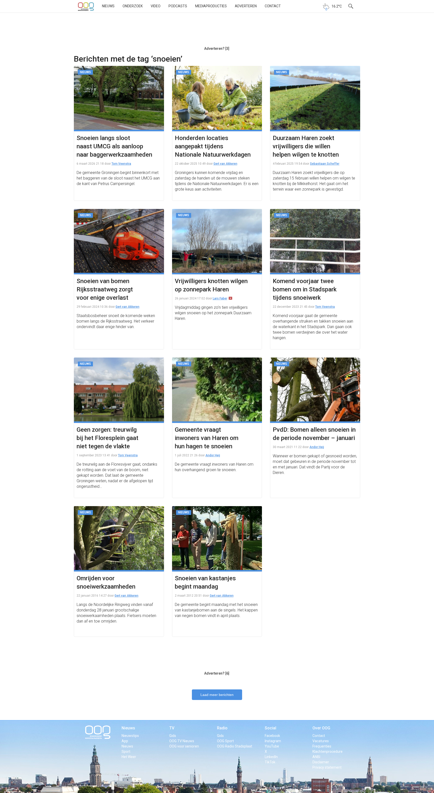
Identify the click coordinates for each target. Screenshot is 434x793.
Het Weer (129, 757)
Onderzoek (133, 6)
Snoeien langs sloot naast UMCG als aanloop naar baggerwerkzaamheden (114, 146)
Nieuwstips (130, 736)
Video (155, 6)
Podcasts (178, 6)
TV (171, 728)
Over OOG (321, 728)
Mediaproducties (211, 6)
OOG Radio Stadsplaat (234, 746)
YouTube (272, 746)
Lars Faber (220, 298)
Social (270, 728)
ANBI (316, 757)
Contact (273, 6)
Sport (126, 752)
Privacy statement (327, 767)
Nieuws (108, 6)
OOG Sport (225, 741)
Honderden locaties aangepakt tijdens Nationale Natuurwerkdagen (213, 146)
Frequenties (321, 746)
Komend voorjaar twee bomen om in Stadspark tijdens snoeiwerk (305, 289)
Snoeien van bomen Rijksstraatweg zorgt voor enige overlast (105, 289)
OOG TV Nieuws (181, 741)
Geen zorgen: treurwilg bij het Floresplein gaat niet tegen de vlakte (107, 438)
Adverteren (246, 6)
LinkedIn (271, 757)
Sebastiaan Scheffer (324, 163)
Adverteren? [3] (216, 49)
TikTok (270, 762)
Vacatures (320, 741)
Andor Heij (212, 455)
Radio (222, 728)
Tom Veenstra (121, 163)
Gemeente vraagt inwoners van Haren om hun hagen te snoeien (206, 438)
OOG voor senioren (184, 746)
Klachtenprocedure (327, 752)
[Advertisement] (216, 31)
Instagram (273, 741)
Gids (172, 736)
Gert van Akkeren (225, 163)
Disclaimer (320, 762)
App (125, 741)
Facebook (272, 736)
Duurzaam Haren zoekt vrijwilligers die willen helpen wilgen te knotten (306, 146)
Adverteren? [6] (216, 673)
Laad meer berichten (217, 695)
